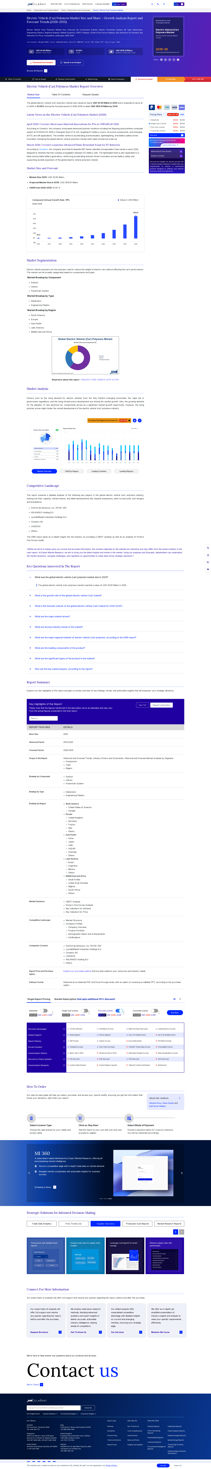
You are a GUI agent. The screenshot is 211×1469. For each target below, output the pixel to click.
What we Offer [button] (56, 4)
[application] (85, 227)
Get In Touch (33, 1384)
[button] (152, 4)
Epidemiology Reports (176, 1440)
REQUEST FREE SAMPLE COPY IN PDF (100, 379)
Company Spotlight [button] (102, 4)
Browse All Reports (35, 71)
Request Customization (161, 705)
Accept (163, 1465)
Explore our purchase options (77, 971)
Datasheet (155, 120)
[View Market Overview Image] (139, 420)
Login (177, 4)
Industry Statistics (49, 1414)
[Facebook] (161, 59)
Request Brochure (39, 1332)
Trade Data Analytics (41, 1223)
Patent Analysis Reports (176, 1431)
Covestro (43, 149)
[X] (174, 59)
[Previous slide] (175, 1232)
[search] (164, 4)
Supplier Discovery (105, 1223)
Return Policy (112, 1445)
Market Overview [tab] (44, 471)
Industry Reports (153, 1426)
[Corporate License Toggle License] (154, 1011)
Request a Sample (157, 156)
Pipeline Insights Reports (177, 1435)
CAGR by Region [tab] (71, 471)
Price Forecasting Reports (154, 1432)
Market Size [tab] (33, 94)
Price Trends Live (73, 1223)
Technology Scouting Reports (175, 1446)
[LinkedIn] (165, 59)
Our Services (117, 1332)
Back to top (6, 1459)
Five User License (158, 127)
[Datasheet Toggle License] (44, 1011)
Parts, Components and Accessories (76, 10)
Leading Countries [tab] (99, 471)
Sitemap (110, 1426)
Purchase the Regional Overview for (107, 420)
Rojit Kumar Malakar (157, 1106)
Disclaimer (111, 1431)
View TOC (143, 705)
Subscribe (88, 1408)
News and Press (133, 1440)
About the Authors (159, 1098)
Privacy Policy (112, 1435)
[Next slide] (181, 1232)
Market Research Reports (169, 1223)
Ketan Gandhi (168, 1103)
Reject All (177, 1465)
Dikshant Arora (62, 42)
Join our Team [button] (119, 4)
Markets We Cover (160, 1332)
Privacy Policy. (111, 1465)
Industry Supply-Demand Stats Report (177, 1452)
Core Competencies (72, 4)
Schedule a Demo (43, 1187)
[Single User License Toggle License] (84, 1011)
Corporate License (158, 131)
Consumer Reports (154, 1442)
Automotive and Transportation (46, 10)
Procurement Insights (68, 1414)
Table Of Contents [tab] (61, 94)
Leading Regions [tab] (126, 471)
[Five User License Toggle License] (119, 1011)
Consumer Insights (88, 1414)
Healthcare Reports (175, 1426)
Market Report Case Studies (161, 151)
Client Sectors (87, 4)
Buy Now (153, 135)
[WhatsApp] (169, 59)
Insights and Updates (135, 1445)
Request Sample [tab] (90, 94)
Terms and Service (114, 1440)
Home (29, 10)
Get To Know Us (78, 1332)
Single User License (158, 123)
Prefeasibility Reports (155, 1437)
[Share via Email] (178, 59)
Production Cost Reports (137, 1223)
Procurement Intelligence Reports (157, 1448)
